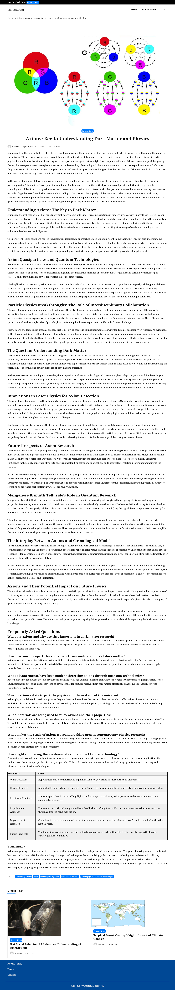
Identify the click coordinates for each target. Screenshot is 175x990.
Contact (11, 974)
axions (36, 876)
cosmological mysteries (50, 876)
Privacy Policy (14, 963)
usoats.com (15, 9)
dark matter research (70, 876)
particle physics (86, 876)
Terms (10, 969)
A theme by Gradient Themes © (87, 985)
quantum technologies (104, 876)
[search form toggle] (165, 9)
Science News (150, 9)
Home (134, 9)
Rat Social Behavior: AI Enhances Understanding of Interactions (45, 946)
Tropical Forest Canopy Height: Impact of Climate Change (128, 937)
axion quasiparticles (24, 876)
